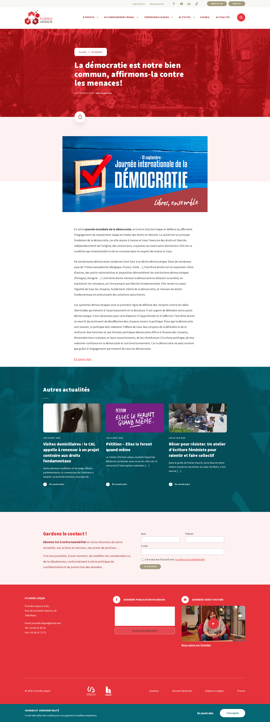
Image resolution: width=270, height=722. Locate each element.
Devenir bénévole (182, 690)
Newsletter (217, 4)
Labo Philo (139, 4)
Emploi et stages (214, 690)
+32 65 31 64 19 (37, 628)
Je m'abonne (150, 567)
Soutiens (154, 690)
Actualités (223, 17)
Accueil (82, 52)
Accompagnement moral (119, 17)
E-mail (144, 546)
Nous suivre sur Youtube (196, 645)
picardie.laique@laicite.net (46, 623)
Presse (241, 690)
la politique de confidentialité (190, 559)
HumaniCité (157, 4)
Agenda (204, 17)
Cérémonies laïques (156, 17)
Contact (237, 4)
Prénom (189, 533)
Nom (143, 533)
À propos (88, 17)
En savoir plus (82, 359)
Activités (185, 17)
